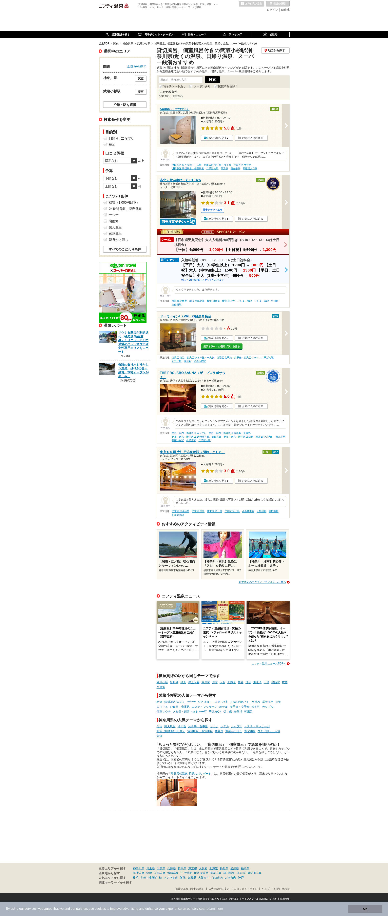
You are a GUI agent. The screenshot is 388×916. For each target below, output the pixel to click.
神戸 (241, 877)
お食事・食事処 (180, 706)
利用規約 (234, 898)
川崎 (143, 877)
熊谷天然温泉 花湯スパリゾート (191, 773)
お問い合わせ (282, 889)
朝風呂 (248, 711)
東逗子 (257, 682)
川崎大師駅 (178, 515)
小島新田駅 (248, 511)
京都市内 (217, 877)
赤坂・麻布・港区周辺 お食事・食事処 (230, 433)
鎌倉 (241, 682)
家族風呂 (115, 233)
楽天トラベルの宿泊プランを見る (221, 346)
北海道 (213, 868)
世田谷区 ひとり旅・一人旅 (186, 164)
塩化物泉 (250, 731)
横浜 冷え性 (228, 301)
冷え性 (256, 706)
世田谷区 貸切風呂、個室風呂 (188, 168)
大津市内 (230, 877)
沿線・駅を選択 (125, 104)
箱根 (149, 873)
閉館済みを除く (228, 86)
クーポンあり (202, 86)
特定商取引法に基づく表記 (212, 898)
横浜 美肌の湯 (197, 301)
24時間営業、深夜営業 (125, 209)
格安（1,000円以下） (236, 701)
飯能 (183, 877)
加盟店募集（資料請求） (189, 889)
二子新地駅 (212, 168)
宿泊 (278, 701)
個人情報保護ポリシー (183, 898)
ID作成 (285, 9)
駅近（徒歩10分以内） (171, 701)
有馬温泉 (159, 873)
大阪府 (203, 868)
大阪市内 (203, 877)
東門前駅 (273, 511)
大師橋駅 (261, 511)
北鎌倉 (231, 682)
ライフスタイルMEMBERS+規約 (259, 898)
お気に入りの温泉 (251, 4)
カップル (267, 706)
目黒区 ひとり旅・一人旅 (200, 357)
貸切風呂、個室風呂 (200, 731)
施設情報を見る (217, 137)
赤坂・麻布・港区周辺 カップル (189, 433)
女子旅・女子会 (240, 706)
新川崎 (174, 682)
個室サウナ (164, 711)
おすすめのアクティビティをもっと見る (262, 582)
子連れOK (215, 711)
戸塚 (215, 682)
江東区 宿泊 (198, 511)
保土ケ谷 (193, 682)
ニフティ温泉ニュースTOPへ (269, 663)
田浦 (266, 682)
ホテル (223, 706)
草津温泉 (138, 873)
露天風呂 (267, 701)
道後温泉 (215, 873)
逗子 (248, 682)
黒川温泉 (229, 873)
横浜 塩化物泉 (179, 301)
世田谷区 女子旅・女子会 (217, 164)
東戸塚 (205, 682)
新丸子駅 (235, 168)
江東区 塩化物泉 (180, 511)
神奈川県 (138, 868)
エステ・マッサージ (204, 706)
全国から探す (137, 66)
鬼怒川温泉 (254, 873)
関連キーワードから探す (115, 882)
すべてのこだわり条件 (125, 249)
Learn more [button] (215, 908)
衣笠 (285, 682)
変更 (141, 78)
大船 (222, 682)
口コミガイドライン (245, 889)
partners (82, 908)
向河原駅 (191, 440)
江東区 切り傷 (214, 511)
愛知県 (234, 868)
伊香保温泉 (201, 873)
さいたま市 (171, 877)
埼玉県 (150, 868)
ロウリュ (162, 706)
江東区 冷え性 (232, 511)
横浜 (183, 682)
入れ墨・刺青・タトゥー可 (190, 711)
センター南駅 (261, 301)
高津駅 (224, 168)
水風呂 (256, 701)
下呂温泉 (186, 873)
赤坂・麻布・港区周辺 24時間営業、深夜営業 (196, 436)
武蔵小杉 (162, 682)
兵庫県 (171, 868)
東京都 (192, 868)
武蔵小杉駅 (200, 361)
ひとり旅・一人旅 (209, 701)
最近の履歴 (278, 4)
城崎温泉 (173, 873)
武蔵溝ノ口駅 (250, 168)
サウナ (191, 701)
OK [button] (365, 908)
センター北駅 (244, 301)
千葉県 (161, 868)
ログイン (272, 9)
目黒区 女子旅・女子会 (229, 357)
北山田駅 (176, 304)
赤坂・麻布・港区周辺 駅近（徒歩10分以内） (248, 436)
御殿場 (192, 877)
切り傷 (227, 711)
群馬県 (182, 868)
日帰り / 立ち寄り (121, 138)
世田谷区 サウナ (242, 164)
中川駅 (274, 301)
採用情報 (285, 898)
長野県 (224, 868)
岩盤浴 (238, 711)
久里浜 (161, 687)
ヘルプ (266, 889)
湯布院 (241, 873)
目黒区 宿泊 (178, 357)
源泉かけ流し (233, 731)
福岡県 (245, 868)
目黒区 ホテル (251, 357)
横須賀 (275, 682)
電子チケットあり (174, 86)
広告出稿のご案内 (219, 889)
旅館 (159, 736)
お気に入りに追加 (252, 137)
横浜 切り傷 (213, 301)
